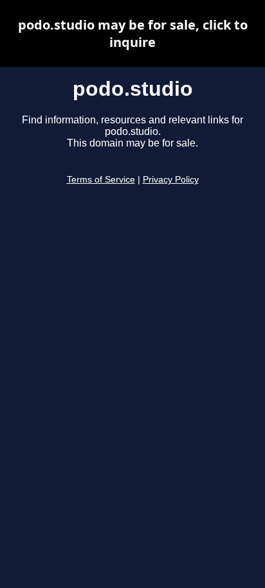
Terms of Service (101, 179)
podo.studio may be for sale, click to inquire (133, 33)
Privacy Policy (171, 179)
